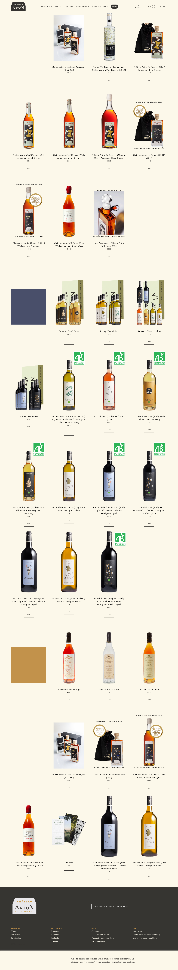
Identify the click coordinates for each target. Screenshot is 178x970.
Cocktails (68, 6)
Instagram (55, 931)
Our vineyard (82, 6)
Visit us (14, 931)
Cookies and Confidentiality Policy (146, 935)
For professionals (98, 941)
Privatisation (16, 938)
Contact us (95, 931)
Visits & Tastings (100, 6)
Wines (58, 6)
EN (164, 6)
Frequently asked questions (102, 938)
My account (139, 6)
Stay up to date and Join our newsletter (111, 906)
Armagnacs (46, 6)
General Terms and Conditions (144, 938)
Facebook (55, 935)
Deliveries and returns (100, 935)
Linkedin (55, 938)
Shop (114, 6)
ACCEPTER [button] (154, 960)
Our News (15, 935)
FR (161, 6)
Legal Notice (137, 931)
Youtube (54, 941)
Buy (68, 80)
